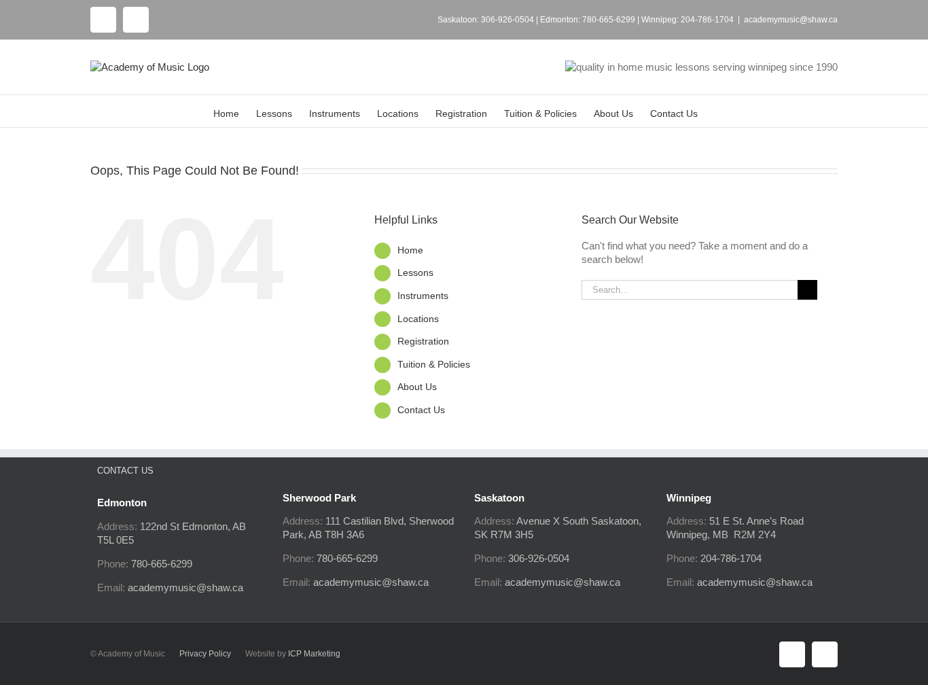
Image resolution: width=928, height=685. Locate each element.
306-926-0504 (507, 19)
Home (410, 250)
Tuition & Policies (433, 364)
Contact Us (421, 409)
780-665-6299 (608, 19)
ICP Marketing (314, 653)
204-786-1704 (707, 19)
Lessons (415, 272)
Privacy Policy (205, 653)
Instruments (422, 295)
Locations (418, 318)
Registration (423, 341)
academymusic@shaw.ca (791, 19)
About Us (417, 386)
